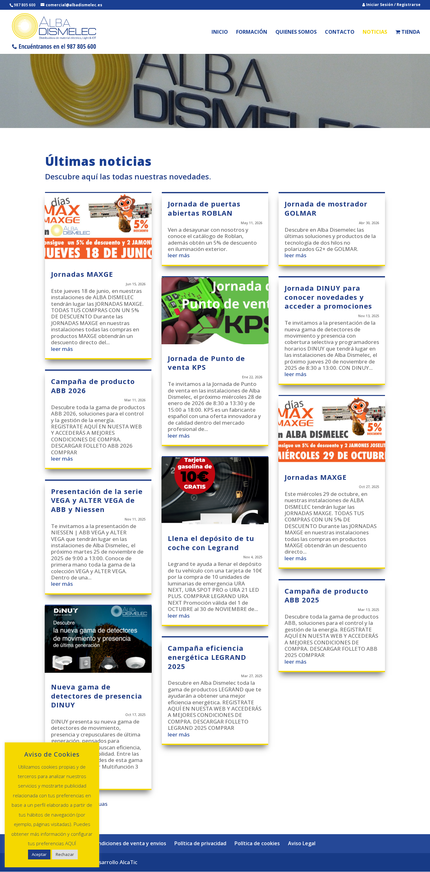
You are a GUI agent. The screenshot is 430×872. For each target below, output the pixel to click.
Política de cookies (257, 843)
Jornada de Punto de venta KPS (206, 362)
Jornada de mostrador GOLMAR (326, 208)
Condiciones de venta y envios (129, 843)
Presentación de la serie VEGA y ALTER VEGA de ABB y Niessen (97, 500)
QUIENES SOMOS (296, 32)
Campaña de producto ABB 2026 (93, 385)
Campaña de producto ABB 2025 (326, 595)
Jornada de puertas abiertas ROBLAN (204, 208)
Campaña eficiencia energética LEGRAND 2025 (207, 657)
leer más (62, 348)
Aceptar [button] (39, 854)
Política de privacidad (200, 843)
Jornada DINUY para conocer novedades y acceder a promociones (328, 297)
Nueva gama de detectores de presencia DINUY (96, 695)
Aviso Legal (301, 843)
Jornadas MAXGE (82, 274)
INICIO (220, 32)
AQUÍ (70, 843)
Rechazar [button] (65, 854)
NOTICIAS (375, 32)
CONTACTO (339, 32)
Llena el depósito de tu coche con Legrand (211, 542)
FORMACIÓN (251, 32)
